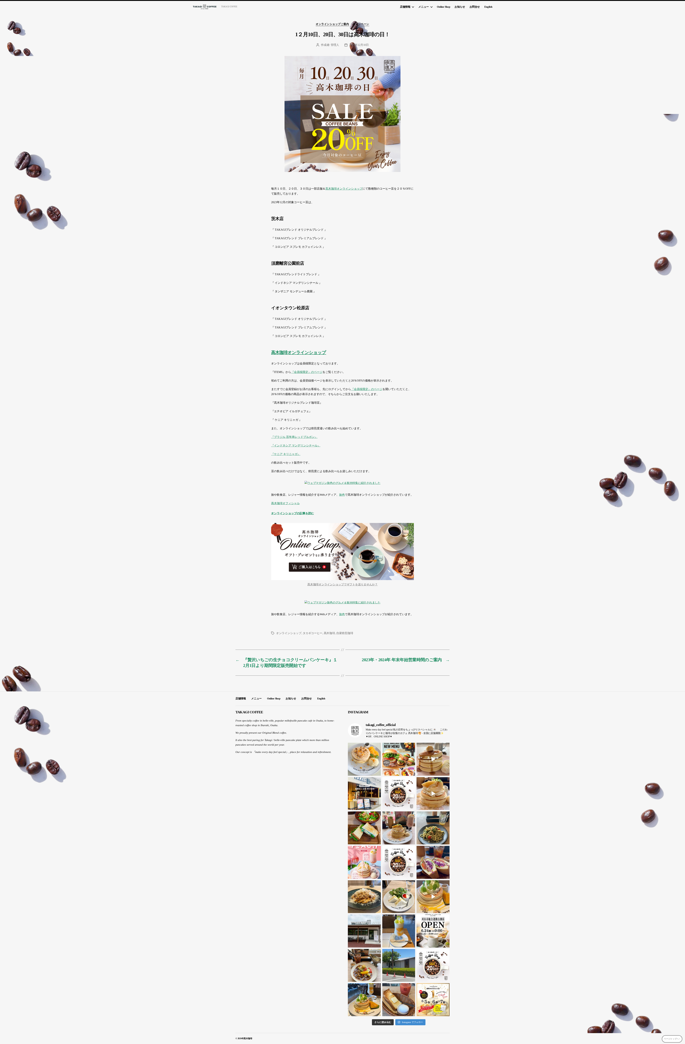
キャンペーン (361, 24)
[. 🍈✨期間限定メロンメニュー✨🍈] (433, 896)
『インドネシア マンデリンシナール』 (295, 445)
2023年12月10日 (359, 44)
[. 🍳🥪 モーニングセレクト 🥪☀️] (398, 896)
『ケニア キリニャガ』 (285, 454)
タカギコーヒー (312, 633)
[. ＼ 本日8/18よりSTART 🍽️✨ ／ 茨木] (398, 759)
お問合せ (475, 6)
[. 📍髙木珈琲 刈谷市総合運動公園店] (364, 931)
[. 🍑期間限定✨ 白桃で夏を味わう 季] (364, 862)
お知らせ (460, 6)
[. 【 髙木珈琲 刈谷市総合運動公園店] (433, 931)
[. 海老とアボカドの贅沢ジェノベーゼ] (433, 827)
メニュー (423, 6)
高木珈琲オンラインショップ (343, 188)
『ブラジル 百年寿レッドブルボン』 (294, 436)
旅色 (342, 494)
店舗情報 (405, 6)
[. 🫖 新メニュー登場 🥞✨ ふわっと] (364, 759)
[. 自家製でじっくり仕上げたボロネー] (364, 896)
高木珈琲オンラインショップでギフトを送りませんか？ (342, 584)
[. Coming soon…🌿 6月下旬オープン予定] (398, 965)
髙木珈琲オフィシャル (285, 503)
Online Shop (443, 6)
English (488, 6)
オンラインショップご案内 (332, 24)
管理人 (335, 44)
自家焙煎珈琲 (344, 633)
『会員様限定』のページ (307, 372)
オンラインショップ (288, 633)
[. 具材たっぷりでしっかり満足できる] (433, 862)
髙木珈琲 (329, 633)
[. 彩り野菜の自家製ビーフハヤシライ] (364, 965)
